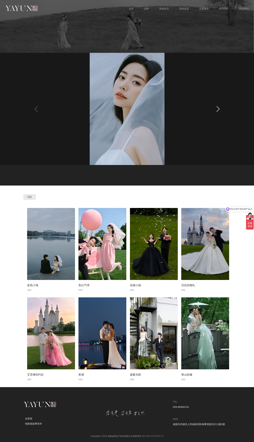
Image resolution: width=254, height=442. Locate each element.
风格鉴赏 (184, 8)
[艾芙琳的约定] (51, 333)
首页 (131, 8)
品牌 (146, 8)
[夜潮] (102, 333)
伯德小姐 (135, 285)
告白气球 (84, 285)
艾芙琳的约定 (35, 374)
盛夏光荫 (135, 374)
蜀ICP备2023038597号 (153, 436)
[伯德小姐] (154, 244)
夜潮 (81, 374)
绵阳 (29, 197)
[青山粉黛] (205, 333)
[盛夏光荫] (154, 333)
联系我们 (244, 8)
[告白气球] (102, 244)
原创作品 (164, 8)
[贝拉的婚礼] (205, 244)
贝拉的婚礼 (188, 285)
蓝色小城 (32, 285)
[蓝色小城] (51, 244)
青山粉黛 (186, 374)
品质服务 (204, 8)
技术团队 (224, 8)
